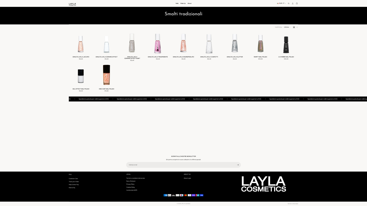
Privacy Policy (130, 184)
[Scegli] (90, 52)
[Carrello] (297, 3)
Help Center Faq (74, 184)
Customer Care (73, 178)
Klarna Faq (72, 187)
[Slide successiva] (90, 43)
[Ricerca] (289, 3)
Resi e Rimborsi (130, 181)
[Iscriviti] (238, 165)
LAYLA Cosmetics (185, 203)
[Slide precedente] (72, 43)
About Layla (187, 178)
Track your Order (74, 181)
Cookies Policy (130, 187)
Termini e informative (293, 203)
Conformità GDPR (131, 190)
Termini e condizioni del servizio (135, 178)
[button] (287, 27)
